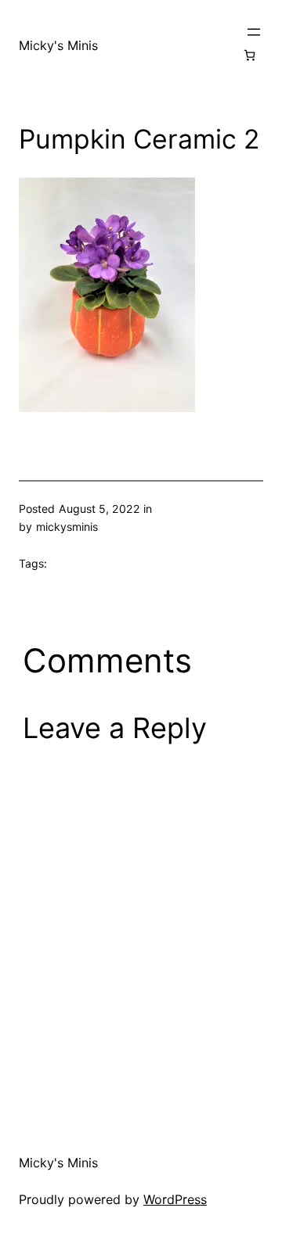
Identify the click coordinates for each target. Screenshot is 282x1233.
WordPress (175, 1199)
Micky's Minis (58, 45)
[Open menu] (253, 32)
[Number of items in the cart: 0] (249, 55)
